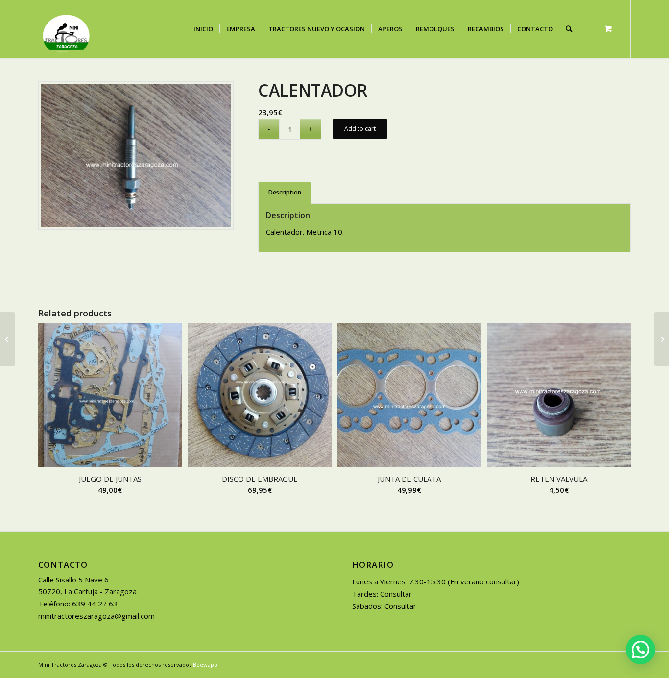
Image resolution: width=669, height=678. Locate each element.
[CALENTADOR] (7, 339)
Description (284, 192)
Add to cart (360, 128)
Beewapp (205, 664)
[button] (640, 649)
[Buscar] (568, 29)
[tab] (284, 193)
